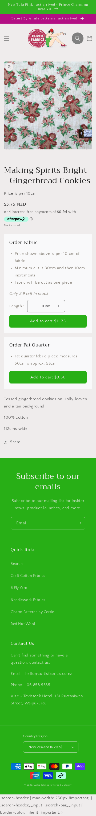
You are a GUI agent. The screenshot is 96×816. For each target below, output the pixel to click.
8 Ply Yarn (19, 588)
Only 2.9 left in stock (28, 293)
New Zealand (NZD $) (45, 747)
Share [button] (15, 442)
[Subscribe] (79, 523)
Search (17, 564)
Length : (17, 306)
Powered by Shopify (61, 785)
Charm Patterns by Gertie (32, 612)
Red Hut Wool (23, 624)
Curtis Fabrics (41, 785)
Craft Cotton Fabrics (28, 576)
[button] (7, 38)
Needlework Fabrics (28, 600)
